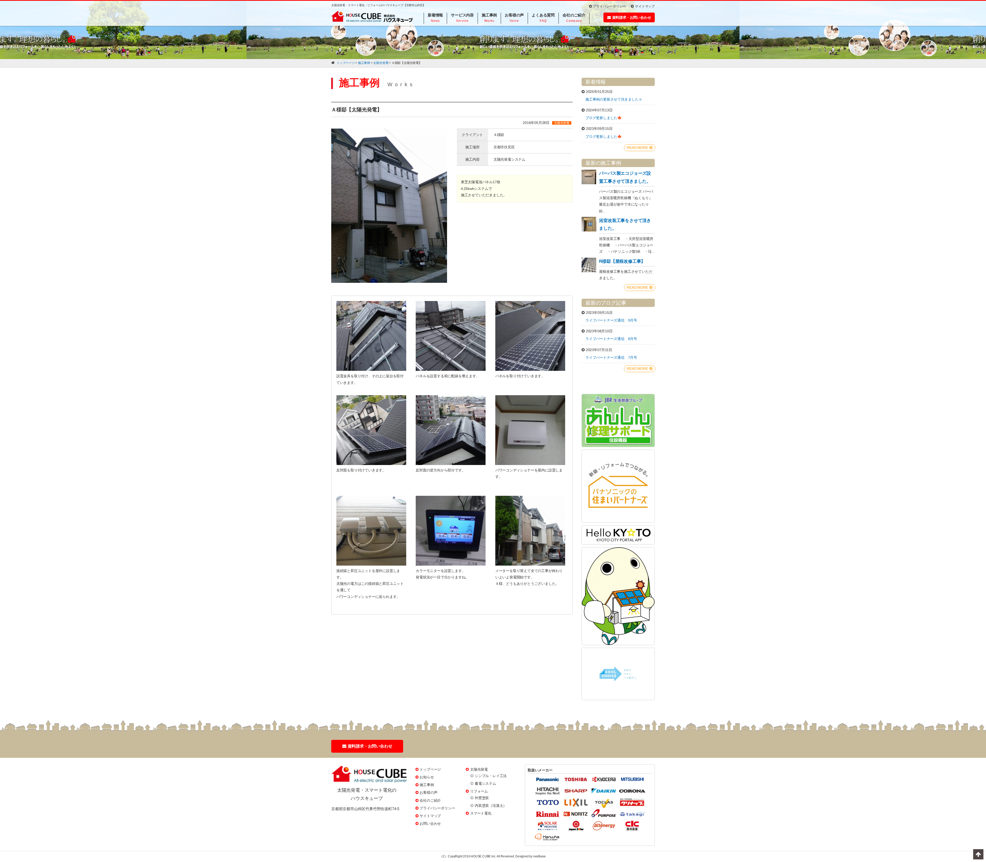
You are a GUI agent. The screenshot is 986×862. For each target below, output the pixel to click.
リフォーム (479, 791)
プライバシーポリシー (609, 6)
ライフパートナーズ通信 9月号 (611, 320)
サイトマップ (645, 6)
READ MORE (637, 148)
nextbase (539, 856)
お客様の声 (428, 792)
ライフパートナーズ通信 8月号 (611, 339)
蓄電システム (485, 783)
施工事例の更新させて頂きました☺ (613, 99)
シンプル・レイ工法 (491, 776)
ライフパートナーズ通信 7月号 (611, 357)
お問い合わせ (430, 823)
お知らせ (427, 777)
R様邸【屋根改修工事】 (622, 261)
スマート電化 (480, 813)
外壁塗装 (482, 798)
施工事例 (427, 785)
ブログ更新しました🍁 (603, 118)
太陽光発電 (479, 769)
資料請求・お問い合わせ (631, 17)
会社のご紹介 (430, 800)
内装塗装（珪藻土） (491, 805)
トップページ (430, 769)
